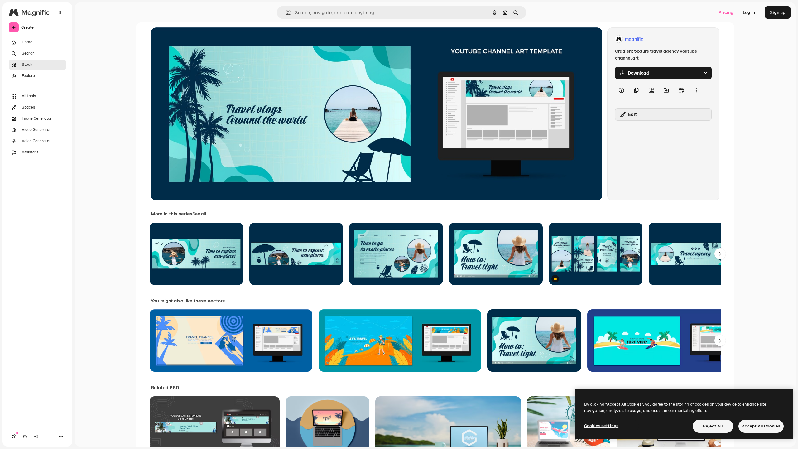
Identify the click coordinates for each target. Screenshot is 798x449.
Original (191, 39)
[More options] (696, 90)
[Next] (720, 254)
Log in (749, 12)
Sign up (778, 12)
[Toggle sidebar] (61, 12)
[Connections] (14, 437)
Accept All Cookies (761, 426)
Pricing (726, 12)
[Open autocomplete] (285, 12)
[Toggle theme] (36, 437)
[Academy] (25, 437)
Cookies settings (601, 425)
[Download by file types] (705, 73)
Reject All (713, 426)
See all (199, 214)
